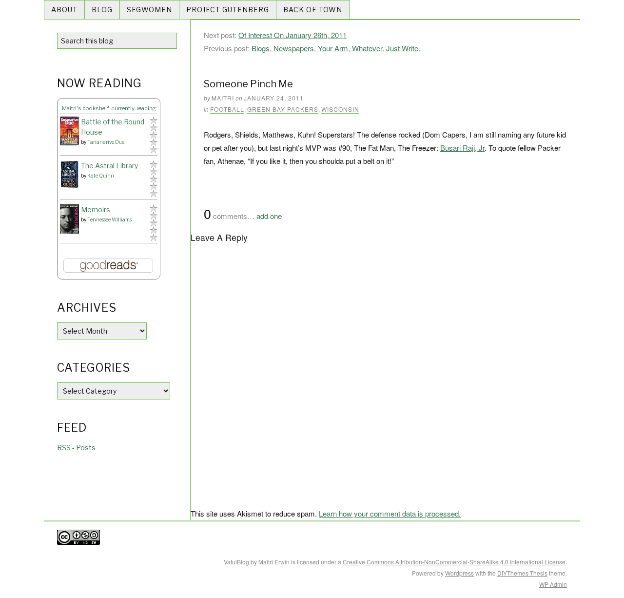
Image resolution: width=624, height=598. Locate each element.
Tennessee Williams (109, 219)
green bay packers (282, 109)
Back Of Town (312, 9)
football (227, 109)
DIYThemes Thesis (522, 573)
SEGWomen (149, 9)
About (64, 9)
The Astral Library (109, 165)
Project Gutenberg (227, 9)
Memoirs (95, 209)
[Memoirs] (69, 219)
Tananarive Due (105, 142)
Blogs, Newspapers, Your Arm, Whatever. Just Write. (336, 48)
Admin (553, 584)
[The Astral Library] (69, 174)
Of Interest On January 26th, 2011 (292, 35)
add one (269, 216)
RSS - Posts (76, 447)
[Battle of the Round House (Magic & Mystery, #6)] (69, 131)
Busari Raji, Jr (462, 147)
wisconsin (340, 109)
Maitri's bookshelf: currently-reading (109, 108)
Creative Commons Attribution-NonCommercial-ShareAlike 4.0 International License (454, 562)
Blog (102, 9)
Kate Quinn (100, 176)
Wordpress (459, 573)
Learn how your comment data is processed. (390, 513)
